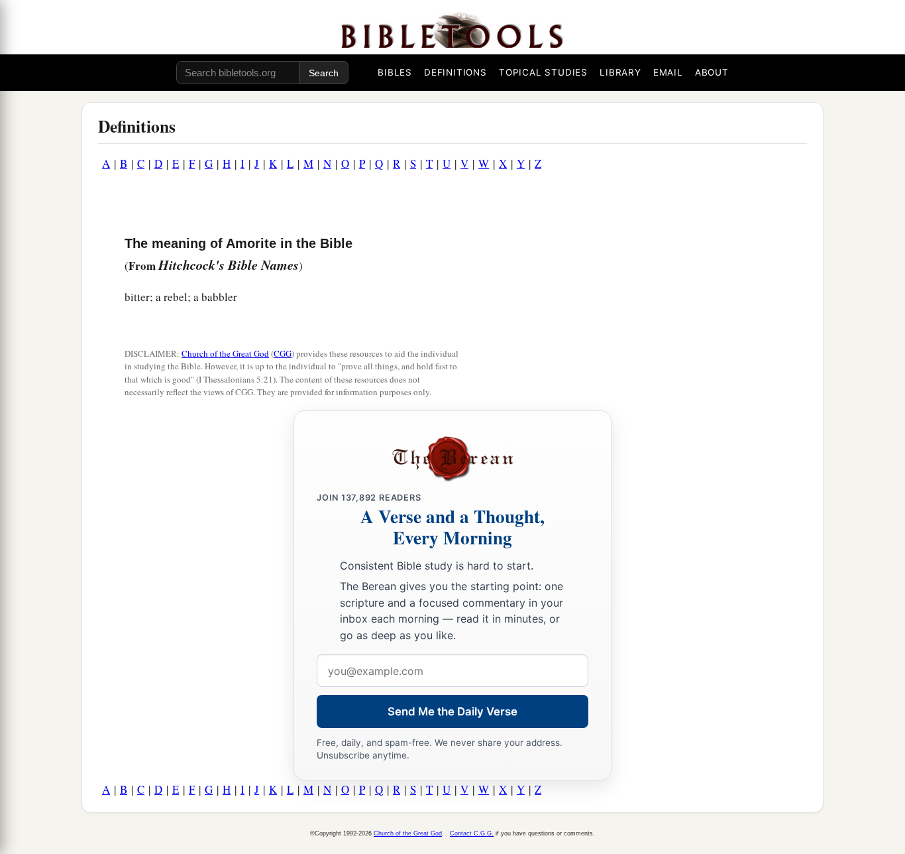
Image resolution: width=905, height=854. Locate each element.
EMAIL (668, 72)
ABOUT (712, 72)
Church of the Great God (225, 353)
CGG (283, 353)
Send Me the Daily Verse (452, 711)
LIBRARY (620, 72)
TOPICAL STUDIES (543, 72)
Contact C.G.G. (472, 833)
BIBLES (395, 72)
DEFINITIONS (455, 72)
